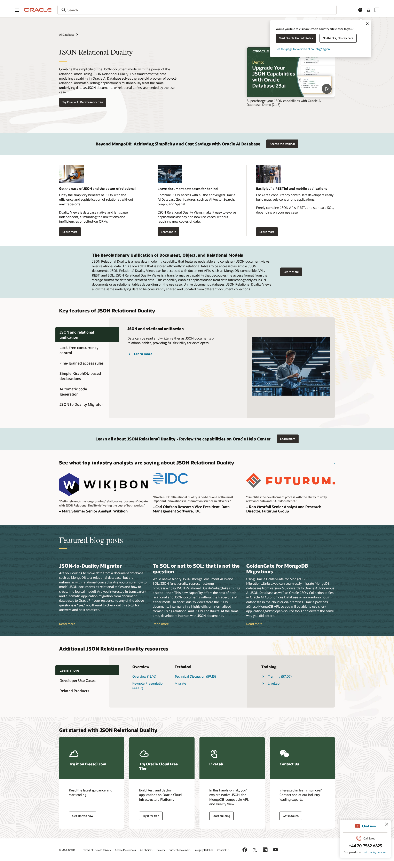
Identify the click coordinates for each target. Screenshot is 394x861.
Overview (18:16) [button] (144, 676)
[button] (17, 9)
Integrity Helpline (204, 850)
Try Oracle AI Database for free (82, 102)
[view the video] (291, 72)
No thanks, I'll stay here (338, 38)
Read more (67, 624)
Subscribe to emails (179, 850)
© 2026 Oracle (67, 849)
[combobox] (197, 10)
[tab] (87, 334)
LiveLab (273, 683)
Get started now (82, 816)
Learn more (70, 232)
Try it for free (150, 816)
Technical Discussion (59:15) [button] (195, 676)
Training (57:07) (280, 676)
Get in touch (291, 816)
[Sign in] (368, 9)
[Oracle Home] (38, 10)
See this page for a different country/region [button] (303, 49)
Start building (221, 816)
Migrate (180, 683)
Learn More (291, 272)
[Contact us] (376, 9)
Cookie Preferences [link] (125, 850)
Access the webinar (282, 144)
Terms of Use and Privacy (97, 850)
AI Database (66, 35)
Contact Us (223, 850)
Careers (161, 850)
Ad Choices (146, 850)
